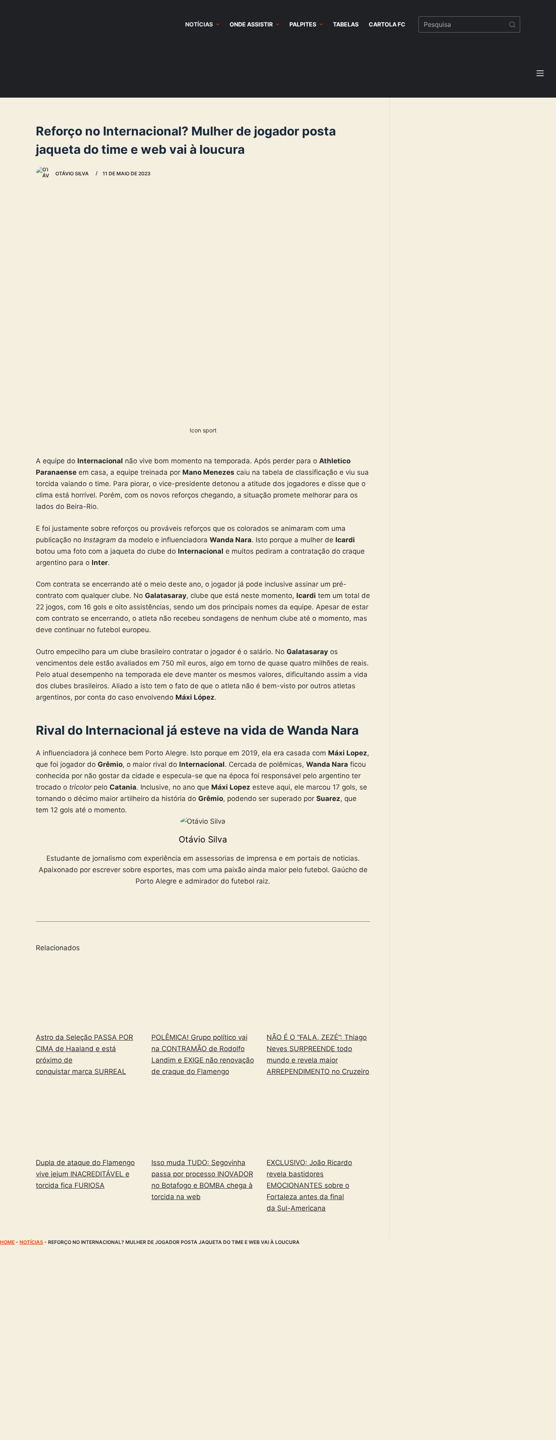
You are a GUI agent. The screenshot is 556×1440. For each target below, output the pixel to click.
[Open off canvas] (540, 73)
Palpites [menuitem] (302, 24)
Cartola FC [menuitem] (387, 24)
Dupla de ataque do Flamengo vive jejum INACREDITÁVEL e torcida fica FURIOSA (85, 1174)
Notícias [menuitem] (199, 24)
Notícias (31, 1242)
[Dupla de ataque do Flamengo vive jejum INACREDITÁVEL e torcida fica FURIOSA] (87, 1118)
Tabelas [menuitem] (346, 24)
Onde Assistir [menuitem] (251, 24)
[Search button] (512, 24)
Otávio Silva (203, 839)
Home (7, 1242)
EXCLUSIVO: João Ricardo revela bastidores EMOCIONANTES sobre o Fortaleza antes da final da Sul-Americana (309, 1185)
